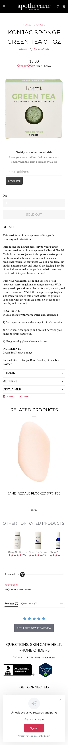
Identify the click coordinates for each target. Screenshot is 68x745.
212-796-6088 (32, 657)
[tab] (11, 604)
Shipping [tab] (10, 373)
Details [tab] (9, 227)
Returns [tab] (10, 381)
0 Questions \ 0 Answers (18, 589)
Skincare (24, 49)
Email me (14, 180)
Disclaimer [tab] (12, 389)
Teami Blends (41, 49)
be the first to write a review (34, 628)
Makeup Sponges (34, 24)
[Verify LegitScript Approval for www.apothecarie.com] (45, 676)
